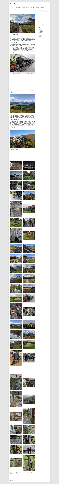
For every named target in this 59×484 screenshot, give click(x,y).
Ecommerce (32, 7)
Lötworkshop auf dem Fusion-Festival (43, 24)
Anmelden (40, 29)
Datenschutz (40, 35)
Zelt (17, 473)
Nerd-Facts (37, 7)
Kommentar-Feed (41, 31)
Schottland (11, 473)
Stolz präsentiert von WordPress (13, 480)
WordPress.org (40, 32)
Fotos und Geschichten (26, 7)
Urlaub (14, 473)
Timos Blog (13, 3)
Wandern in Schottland (14, 34)
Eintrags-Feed (40, 30)
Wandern (16, 473)
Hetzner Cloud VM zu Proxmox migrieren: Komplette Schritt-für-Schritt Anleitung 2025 (43, 19)
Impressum (40, 36)
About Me (42, 7)
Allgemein (11, 7)
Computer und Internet (18, 7)
